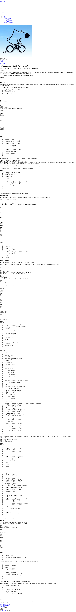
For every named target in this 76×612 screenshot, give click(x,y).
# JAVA (1, 604)
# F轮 (9, 604)
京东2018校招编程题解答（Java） (6, 605)
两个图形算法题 (2, 606)
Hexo (2, 610)
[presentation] (36, 158)
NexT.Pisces (5, 610)
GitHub (1, 63)
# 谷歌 (4, 604)
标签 (3, 5)
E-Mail (4, 63)
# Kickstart (6, 604)
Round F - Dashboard (8, 79)
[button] (38, 611)
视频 (3, 12)
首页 (3, 4)
